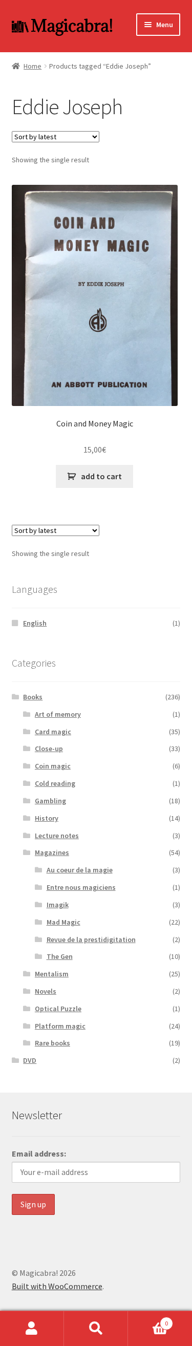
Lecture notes (57, 835)
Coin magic (53, 766)
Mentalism (52, 973)
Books (32, 696)
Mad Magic (63, 922)
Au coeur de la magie (80, 869)
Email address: (39, 1153)
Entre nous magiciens (81, 887)
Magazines (52, 852)
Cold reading (55, 783)
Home (32, 66)
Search (96, 1328)
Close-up (49, 748)
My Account (32, 1328)
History (46, 818)
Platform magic (60, 1026)
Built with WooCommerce (57, 1286)
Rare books (52, 1043)
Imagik (58, 904)
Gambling (50, 800)
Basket (148, 1319)
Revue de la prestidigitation (91, 939)
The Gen (60, 956)
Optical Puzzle (58, 1008)
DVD (29, 1060)
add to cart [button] (101, 476)
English (35, 623)
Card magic (53, 731)
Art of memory (58, 714)
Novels (45, 991)
